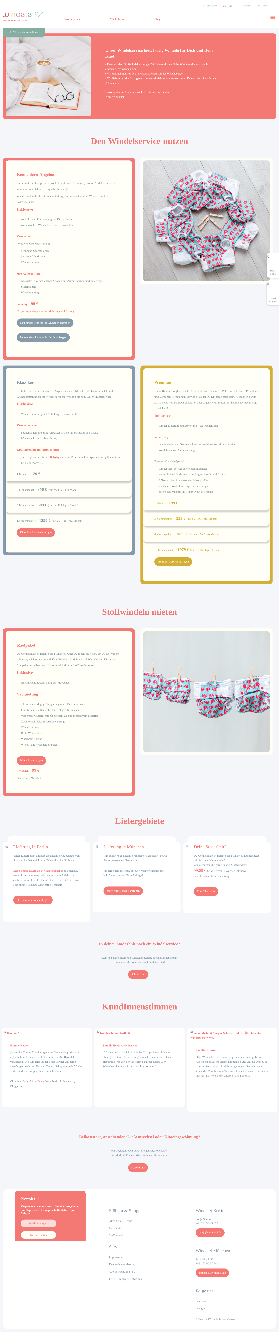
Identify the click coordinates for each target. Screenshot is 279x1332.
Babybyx (55, 457)
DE (224, 6)
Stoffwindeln (116, 1235)
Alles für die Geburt (121, 1220)
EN (230, 6)
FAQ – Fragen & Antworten (125, 1278)
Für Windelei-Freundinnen (23, 32)
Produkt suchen (210, 6)
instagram (201, 1308)
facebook (201, 1301)
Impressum (115, 1257)
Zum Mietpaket (206, 891)
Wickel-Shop (118, 19)
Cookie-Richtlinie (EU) (122, 1271)
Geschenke (115, 1228)
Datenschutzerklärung (121, 1264)
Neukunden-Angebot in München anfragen (45, 322)
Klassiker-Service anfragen (36, 532)
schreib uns (138, 1167)
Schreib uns (138, 974)
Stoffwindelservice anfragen (32, 900)
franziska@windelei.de (212, 1272)
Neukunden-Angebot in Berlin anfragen (43, 337)
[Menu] (272, 17)
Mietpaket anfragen (31, 760)
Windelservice (73, 19)
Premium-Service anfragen (173, 561)
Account (247, 6)
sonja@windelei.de (210, 1232)
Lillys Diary (37, 1081)
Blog (157, 19)
